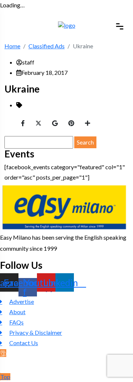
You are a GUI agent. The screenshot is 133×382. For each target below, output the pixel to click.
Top (5, 376)
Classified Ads (46, 45)
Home (12, 45)
